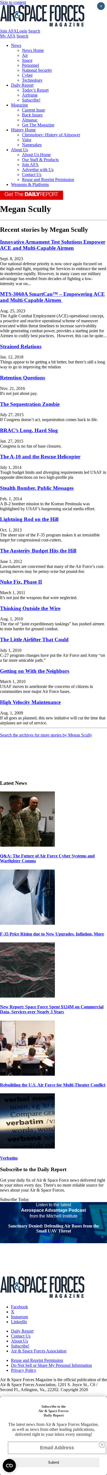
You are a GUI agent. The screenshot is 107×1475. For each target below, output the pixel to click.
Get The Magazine (38, 125)
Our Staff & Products (40, 159)
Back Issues (32, 115)
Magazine (19, 105)
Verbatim (9, 1158)
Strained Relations (20, 346)
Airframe (30, 95)
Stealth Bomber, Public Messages (37, 488)
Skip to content (13, 2)
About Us (19, 149)
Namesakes (32, 144)
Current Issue (33, 110)
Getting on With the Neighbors (34, 671)
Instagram (19, 1316)
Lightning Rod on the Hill (29, 519)
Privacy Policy (23, 1370)
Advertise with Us (38, 169)
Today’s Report (35, 90)
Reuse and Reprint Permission (48, 179)
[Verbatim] (27, 1147)
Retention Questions (22, 378)
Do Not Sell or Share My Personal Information (51, 1365)
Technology (32, 80)
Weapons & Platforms (30, 184)
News (16, 45)
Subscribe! (31, 100)
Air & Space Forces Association (38, 1351)
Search (34, 31)
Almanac (30, 120)
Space (27, 60)
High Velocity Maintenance (30, 702)
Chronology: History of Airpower (51, 134)
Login (22, 31)
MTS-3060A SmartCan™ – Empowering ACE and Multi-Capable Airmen (52, 297)
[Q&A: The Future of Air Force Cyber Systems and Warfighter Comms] (27, 845)
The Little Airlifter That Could (34, 639)
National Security (37, 70)
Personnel (30, 65)
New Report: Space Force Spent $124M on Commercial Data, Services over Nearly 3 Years (51, 1009)
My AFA (7, 36)
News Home (33, 50)
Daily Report (22, 85)
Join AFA (8, 31)
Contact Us (31, 174)
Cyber (27, 75)
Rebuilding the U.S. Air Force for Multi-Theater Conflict (52, 1085)
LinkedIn (19, 1321)
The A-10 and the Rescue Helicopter (40, 456)
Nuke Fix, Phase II (21, 582)
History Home (23, 129)
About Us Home (36, 154)
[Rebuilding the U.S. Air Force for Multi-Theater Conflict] (27, 1074)
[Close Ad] (102, 1444)
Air (25, 55)
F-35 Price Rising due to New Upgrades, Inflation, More (52, 934)
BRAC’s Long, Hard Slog (29, 430)
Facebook (19, 1306)
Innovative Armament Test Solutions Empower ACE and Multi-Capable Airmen (52, 245)
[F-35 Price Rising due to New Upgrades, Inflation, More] (27, 923)
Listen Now (53, 1240)
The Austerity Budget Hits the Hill (38, 551)
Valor (26, 139)
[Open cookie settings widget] (9, 1465)
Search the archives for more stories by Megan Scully (46, 735)
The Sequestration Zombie (30, 404)
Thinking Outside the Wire (30, 608)
